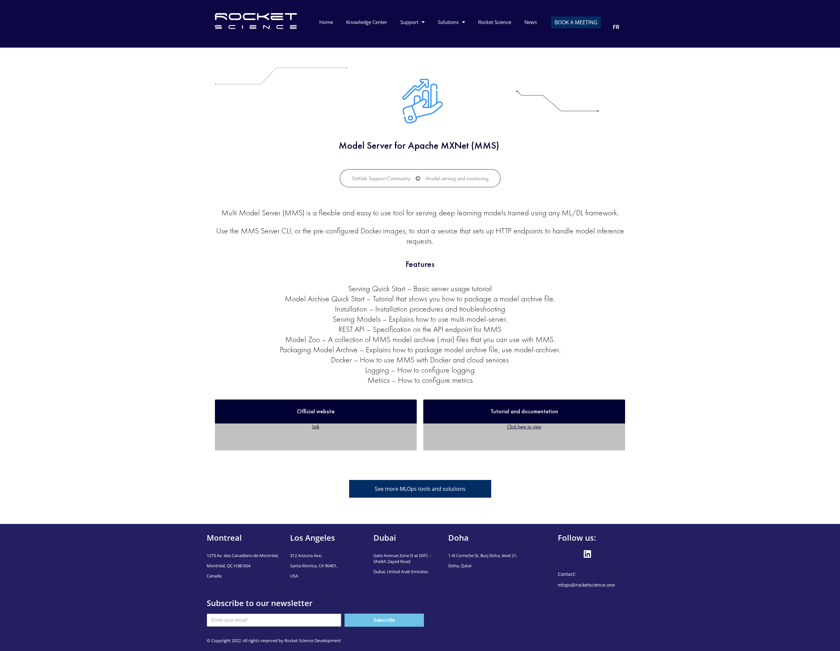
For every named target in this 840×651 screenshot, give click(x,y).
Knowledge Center (366, 22)
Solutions (448, 22)
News (530, 22)
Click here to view (524, 426)
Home (326, 22)
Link (315, 426)
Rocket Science (494, 22)
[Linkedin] (587, 554)
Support (409, 22)
